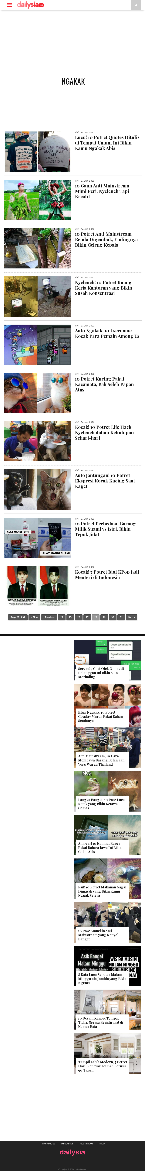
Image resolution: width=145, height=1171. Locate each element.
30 (112, 617)
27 (87, 617)
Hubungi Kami (86, 1144)
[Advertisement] (72, 40)
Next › (131, 617)
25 (70, 617)
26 (78, 617)
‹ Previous (49, 617)
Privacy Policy (47, 1144)
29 (104, 617)
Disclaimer (67, 1144)
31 (121, 617)
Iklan (102, 1144)
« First (34, 617)
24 (61, 617)
